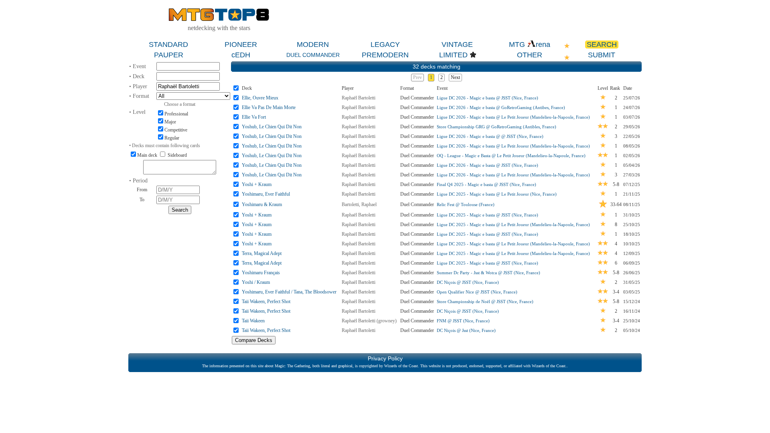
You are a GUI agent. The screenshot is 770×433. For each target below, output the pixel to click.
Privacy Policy (385, 358)
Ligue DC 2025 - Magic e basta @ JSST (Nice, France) (487, 214)
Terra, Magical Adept (262, 253)
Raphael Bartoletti (358, 126)
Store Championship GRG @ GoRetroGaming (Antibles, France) (496, 126)
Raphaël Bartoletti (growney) (369, 321)
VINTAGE (457, 44)
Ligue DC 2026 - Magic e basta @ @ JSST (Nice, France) (490, 136)
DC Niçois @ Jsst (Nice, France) (466, 330)
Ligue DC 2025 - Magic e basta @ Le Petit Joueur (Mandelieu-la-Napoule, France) (513, 224)
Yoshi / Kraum (256, 282)
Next (455, 77)
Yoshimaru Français (261, 272)
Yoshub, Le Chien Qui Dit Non (272, 126)
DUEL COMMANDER (313, 55)
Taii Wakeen (253, 321)
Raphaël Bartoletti (358, 98)
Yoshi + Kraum (257, 184)
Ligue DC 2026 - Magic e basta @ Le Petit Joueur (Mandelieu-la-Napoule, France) (513, 117)
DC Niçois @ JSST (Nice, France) (468, 282)
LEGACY (385, 44)
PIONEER (241, 44)
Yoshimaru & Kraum (262, 204)
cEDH (240, 55)
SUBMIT (601, 55)
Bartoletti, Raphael (359, 204)
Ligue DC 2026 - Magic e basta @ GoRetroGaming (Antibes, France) (501, 107)
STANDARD (168, 44)
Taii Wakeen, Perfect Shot (266, 301)
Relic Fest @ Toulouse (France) (465, 204)
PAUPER (168, 55)
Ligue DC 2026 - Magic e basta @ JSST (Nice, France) (487, 97)
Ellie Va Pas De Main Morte (269, 107)
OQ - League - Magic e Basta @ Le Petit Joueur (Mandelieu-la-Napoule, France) (511, 155)
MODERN (313, 44)
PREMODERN (385, 55)
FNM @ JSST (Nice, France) (463, 320)
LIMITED (453, 55)
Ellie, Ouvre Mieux (260, 98)
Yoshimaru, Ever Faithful (266, 194)
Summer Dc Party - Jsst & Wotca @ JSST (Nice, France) (488, 272)
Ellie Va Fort (254, 117)
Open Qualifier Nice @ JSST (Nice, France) (477, 291)
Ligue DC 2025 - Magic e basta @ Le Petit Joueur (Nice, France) (497, 194)
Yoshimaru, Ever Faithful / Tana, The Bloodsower (289, 292)
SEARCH (602, 44)
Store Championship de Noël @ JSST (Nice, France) (485, 301)
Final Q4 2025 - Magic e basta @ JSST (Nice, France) (486, 184)
